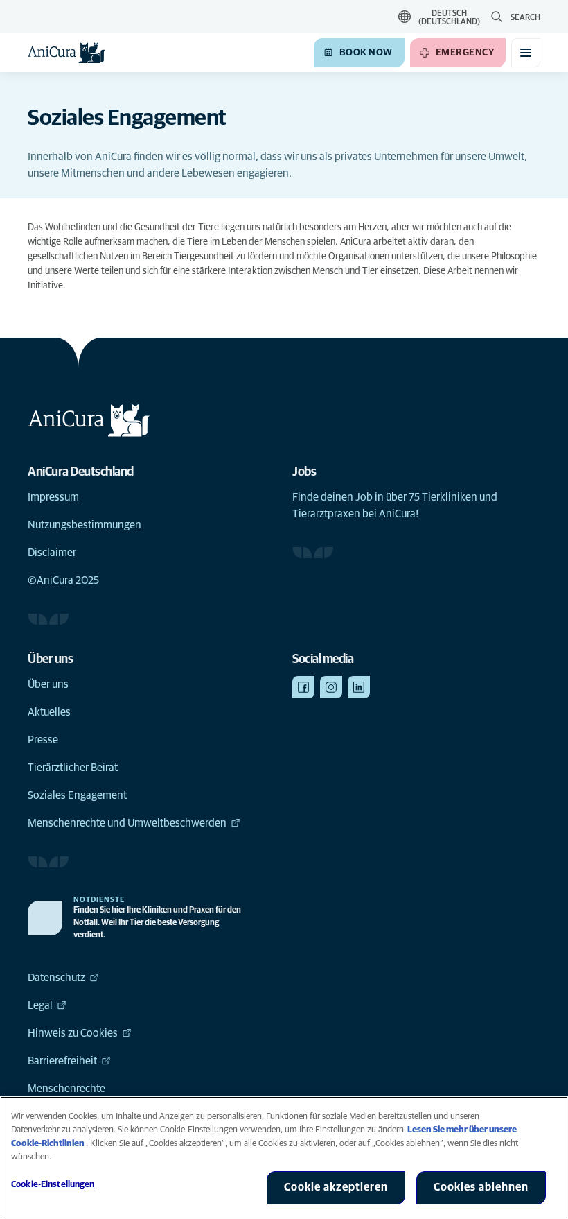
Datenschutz (56, 977)
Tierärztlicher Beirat (73, 767)
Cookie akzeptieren (336, 1187)
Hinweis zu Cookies (73, 1033)
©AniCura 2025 (63, 580)
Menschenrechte (66, 1088)
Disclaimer (52, 552)
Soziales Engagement (77, 795)
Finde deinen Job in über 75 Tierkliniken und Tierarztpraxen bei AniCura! (394, 505)
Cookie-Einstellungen (53, 1184)
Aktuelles (49, 712)
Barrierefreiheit (62, 1060)
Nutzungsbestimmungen (84, 524)
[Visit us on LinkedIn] (359, 687)
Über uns (48, 684)
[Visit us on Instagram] (331, 687)
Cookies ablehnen (481, 1187)
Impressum (53, 497)
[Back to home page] (66, 53)
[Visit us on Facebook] (303, 687)
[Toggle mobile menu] (525, 52)
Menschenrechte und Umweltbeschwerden (127, 823)
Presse (43, 739)
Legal (40, 1005)
